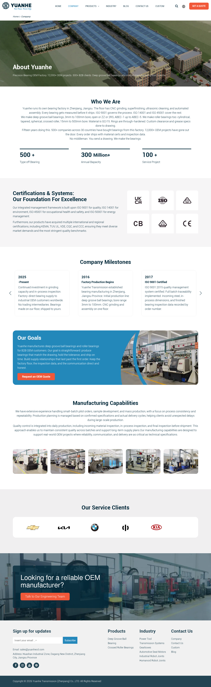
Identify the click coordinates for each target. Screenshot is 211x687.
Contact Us (142, 6)
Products (91, 6)
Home (58, 6)
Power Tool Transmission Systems (151, 641)
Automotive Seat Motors (152, 651)
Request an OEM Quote (36, 376)
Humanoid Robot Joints (152, 660)
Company (73, 6)
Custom (159, 6)
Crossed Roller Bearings (121, 647)
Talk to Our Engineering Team (45, 596)
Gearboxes (145, 647)
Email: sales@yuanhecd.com (28, 649)
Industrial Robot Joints (151, 656)
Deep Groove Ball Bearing (117, 641)
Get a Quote (199, 6)
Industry (111, 6)
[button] (10, 293)
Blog (126, 6)
